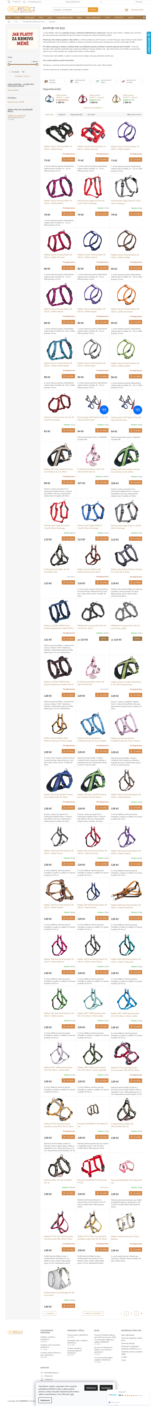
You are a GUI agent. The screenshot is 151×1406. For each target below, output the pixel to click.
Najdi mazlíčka (13, 90)
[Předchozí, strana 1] (126, 1313)
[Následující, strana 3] (136, 1313)
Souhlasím (106, 1388)
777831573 (48, 1376)
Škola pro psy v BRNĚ (16, 102)
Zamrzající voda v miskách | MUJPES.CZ (77, 1341)
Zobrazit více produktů (91, 108)
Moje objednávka (73, 2)
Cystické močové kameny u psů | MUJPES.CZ (50, 1354)
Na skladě (18, 72)
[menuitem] (9, 17)
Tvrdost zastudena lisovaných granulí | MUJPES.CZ (74, 1350)
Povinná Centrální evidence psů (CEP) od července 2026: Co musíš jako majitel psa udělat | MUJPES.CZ (105, 1338)
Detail (104, 639)
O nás (123, 1360)
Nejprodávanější (76, 114)
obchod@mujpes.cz (51, 1373)
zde (72, 1394)
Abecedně (91, 114)
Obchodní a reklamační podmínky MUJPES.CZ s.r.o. (131, 1347)
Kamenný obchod (128, 1343)
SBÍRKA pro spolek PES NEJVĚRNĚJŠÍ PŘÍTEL (17, 116)
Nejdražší (61, 114)
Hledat (93, 10)
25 (141, 1313)
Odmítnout (91, 1388)
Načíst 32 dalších (93, 1313)
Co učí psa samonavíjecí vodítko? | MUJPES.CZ (103, 1359)
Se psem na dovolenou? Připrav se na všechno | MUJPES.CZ (103, 1349)
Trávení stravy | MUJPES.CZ (77, 1335)
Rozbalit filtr (21, 76)
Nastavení (45, 1400)
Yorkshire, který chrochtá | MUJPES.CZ (50, 1346)
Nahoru (50, 1313)
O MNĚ (124, 1357)
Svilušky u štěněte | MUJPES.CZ (47, 1338)
